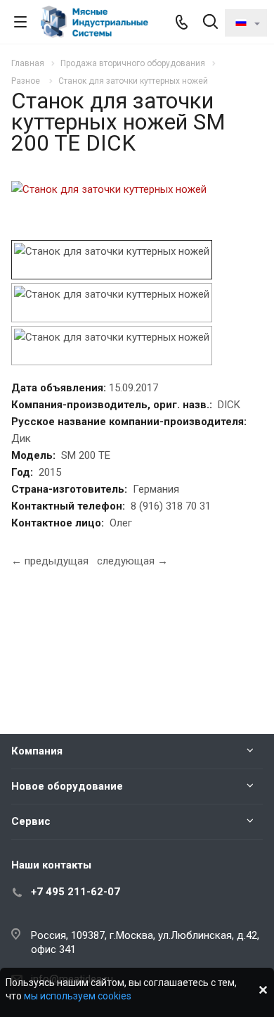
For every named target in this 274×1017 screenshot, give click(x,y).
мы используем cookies (77, 996)
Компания (37, 751)
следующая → (132, 561)
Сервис (31, 821)
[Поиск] (210, 22)
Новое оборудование (67, 786)
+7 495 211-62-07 (75, 891)
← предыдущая (50, 561)
